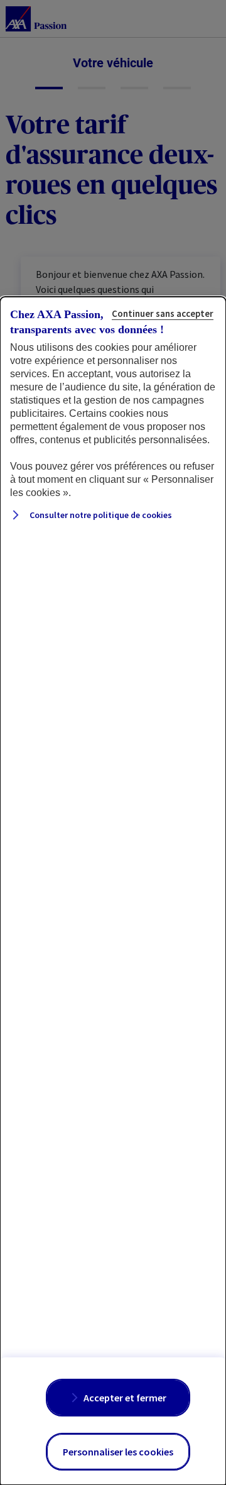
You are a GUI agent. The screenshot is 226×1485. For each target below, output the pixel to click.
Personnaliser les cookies (118, 1451)
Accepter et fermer (124, 1397)
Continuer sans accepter (162, 313)
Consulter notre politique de (100, 515)
